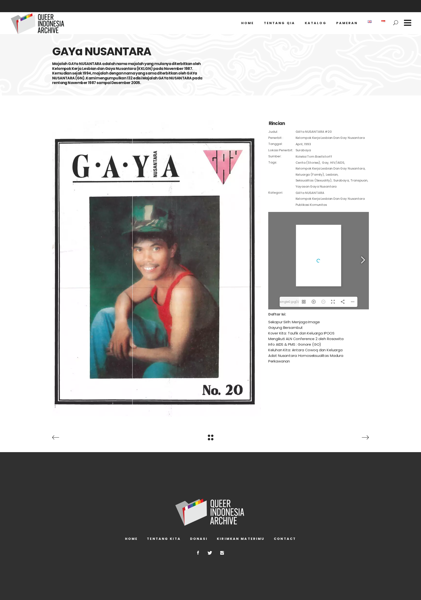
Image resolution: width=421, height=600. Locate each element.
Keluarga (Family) (310, 174)
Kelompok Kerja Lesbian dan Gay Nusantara (330, 168)
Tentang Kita (164, 538)
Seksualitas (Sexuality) (314, 180)
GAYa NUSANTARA (310, 192)
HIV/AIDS (337, 162)
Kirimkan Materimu (241, 538)
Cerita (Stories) (308, 162)
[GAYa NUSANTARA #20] (156, 268)
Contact (285, 538)
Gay (325, 162)
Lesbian (332, 174)
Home (131, 538)
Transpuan (358, 180)
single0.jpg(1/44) (289, 302)
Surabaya (341, 180)
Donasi (199, 538)
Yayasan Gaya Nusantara (316, 186)
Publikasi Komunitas (311, 204)
